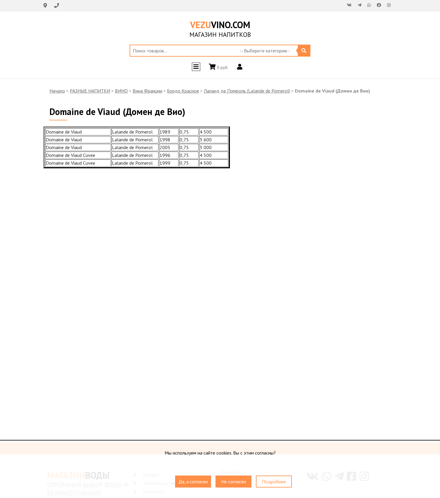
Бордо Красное (183, 91)
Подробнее (274, 482)
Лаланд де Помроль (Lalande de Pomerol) (247, 91)
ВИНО (121, 91)
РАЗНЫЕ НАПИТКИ (90, 91)
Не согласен (233, 482)
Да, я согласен (193, 482)
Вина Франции (147, 91)
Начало (57, 91)
